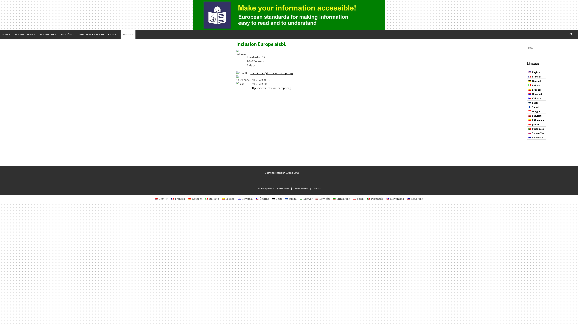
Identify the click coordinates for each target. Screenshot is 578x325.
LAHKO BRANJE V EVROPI (91, 34)
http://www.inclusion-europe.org (270, 88)
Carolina (316, 188)
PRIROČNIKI (67, 34)
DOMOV (6, 34)
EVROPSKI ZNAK (48, 34)
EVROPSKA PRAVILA (25, 34)
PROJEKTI (113, 34)
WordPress (285, 188)
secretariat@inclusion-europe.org (271, 73)
